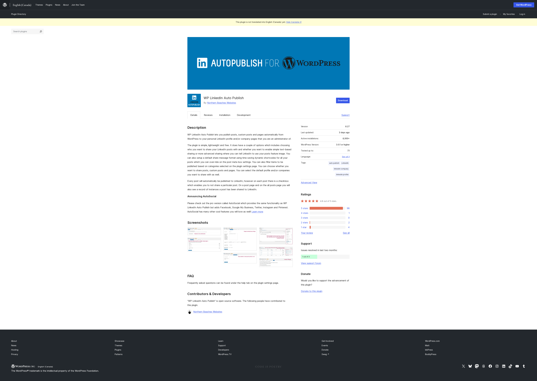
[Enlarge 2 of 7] (217, 241)
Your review (307, 232)
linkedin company (341, 169)
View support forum (311, 263)
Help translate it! (294, 22)
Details (193, 115)
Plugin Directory (18, 14)
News (13, 345)
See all (346, 232)
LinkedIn (344, 163)
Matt (427, 345)
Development (244, 115)
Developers (223, 350)
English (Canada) (45, 366)
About (14, 341)
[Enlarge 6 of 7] (289, 250)
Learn (220, 341)
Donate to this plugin (311, 291)
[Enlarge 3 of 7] (253, 231)
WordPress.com (432, 341)
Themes (118, 345)
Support (345, 115)
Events (325, 345)
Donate (325, 350)
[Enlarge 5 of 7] (289, 231)
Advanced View (309, 182)
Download (343, 100)
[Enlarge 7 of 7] (289, 262)
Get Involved (328, 341)
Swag (325, 354)
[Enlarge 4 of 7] (253, 256)
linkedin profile (342, 174)
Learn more (257, 211)
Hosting (14, 350)
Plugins (118, 350)
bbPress (429, 350)
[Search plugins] (41, 31)
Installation (224, 115)
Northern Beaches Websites (221, 102)
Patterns (119, 354)
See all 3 (346, 157)
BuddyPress (430, 354)
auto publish (334, 163)
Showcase (119, 341)
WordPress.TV (224, 354)
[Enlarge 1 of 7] (217, 231)
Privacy (14, 354)
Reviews (208, 115)
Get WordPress (524, 5)
